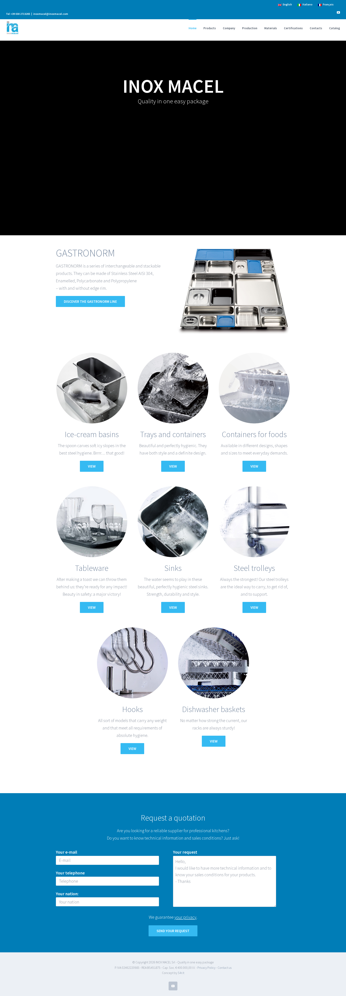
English (287, 4)
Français (328, 4)
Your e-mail (66, 852)
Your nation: (67, 893)
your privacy (185, 917)
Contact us (224, 968)
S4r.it (181, 973)
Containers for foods (254, 434)
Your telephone (70, 873)
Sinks (173, 568)
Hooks (132, 709)
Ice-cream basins (92, 434)
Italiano (306, 4)
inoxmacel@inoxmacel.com (50, 14)
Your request (185, 852)
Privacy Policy (206, 968)
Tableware (91, 568)
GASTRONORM (85, 253)
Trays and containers (173, 434)
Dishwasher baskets (213, 709)
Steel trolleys (254, 568)
